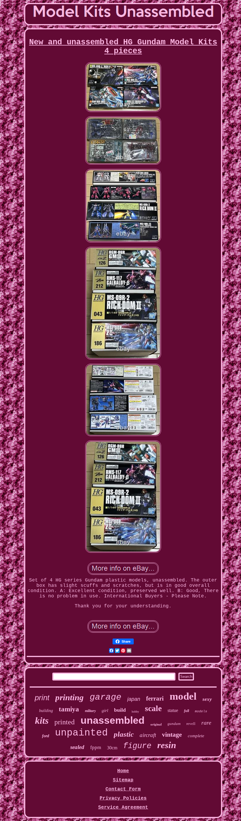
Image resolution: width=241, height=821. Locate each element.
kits (41, 720)
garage (105, 697)
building (46, 710)
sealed (77, 747)
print (42, 697)
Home (123, 771)
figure (137, 746)
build (120, 710)
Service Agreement (123, 807)
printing (69, 697)
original (156, 724)
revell (190, 723)
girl (105, 710)
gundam (174, 723)
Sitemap (123, 780)
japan (133, 699)
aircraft (148, 735)
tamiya (69, 709)
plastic (124, 734)
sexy (207, 699)
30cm (112, 747)
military (90, 711)
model (183, 696)
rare (206, 722)
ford (45, 736)
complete (196, 735)
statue (173, 710)
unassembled (113, 720)
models (201, 711)
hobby (135, 711)
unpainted (81, 733)
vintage (172, 734)
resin (166, 745)
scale (153, 708)
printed (64, 722)
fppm (95, 747)
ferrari (155, 698)
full (186, 711)
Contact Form (123, 789)
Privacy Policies (123, 798)
